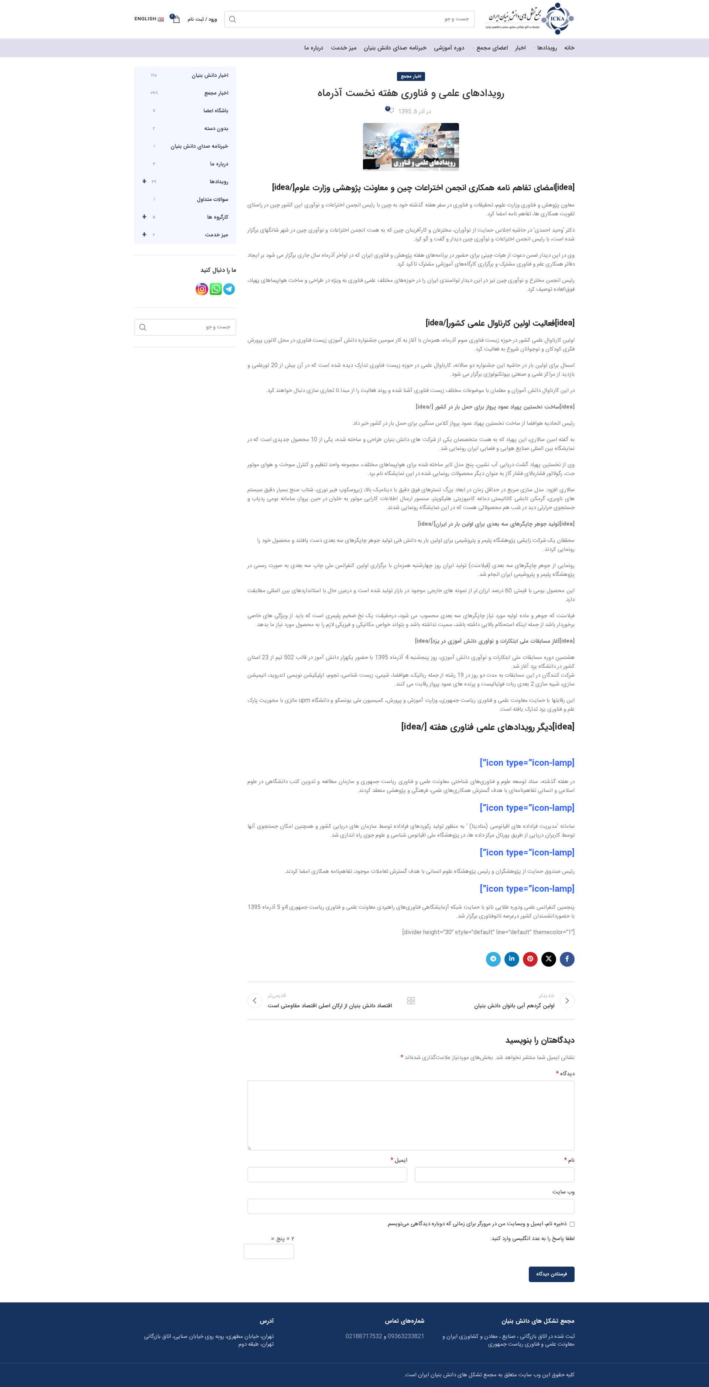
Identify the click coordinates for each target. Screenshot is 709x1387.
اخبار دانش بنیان (189, 75)
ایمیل (399, 1160)
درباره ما (190, 164)
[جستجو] (232, 19)
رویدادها (185, 181)
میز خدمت (185, 234)
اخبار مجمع (411, 76)
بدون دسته (190, 128)
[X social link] (548, 959)
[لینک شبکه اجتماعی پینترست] (530, 959)
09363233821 (405, 1336)
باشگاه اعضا (190, 111)
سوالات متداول (191, 199)
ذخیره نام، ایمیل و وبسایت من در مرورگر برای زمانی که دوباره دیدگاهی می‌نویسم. (476, 1224)
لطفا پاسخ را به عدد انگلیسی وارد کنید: (532, 1238)
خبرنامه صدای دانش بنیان (191, 146)
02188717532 (364, 1336)
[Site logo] (528, 19)
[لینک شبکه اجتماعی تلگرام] (493, 959)
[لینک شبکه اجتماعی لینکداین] (511, 959)
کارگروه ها (185, 217)
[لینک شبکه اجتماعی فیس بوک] (567, 959)
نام (569, 1160)
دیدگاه (565, 1074)
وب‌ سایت (563, 1192)
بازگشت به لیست (411, 1000)
